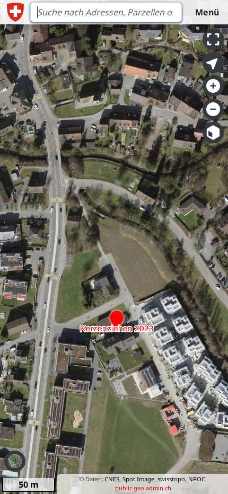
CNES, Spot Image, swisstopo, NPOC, (155, 479)
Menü (207, 12)
